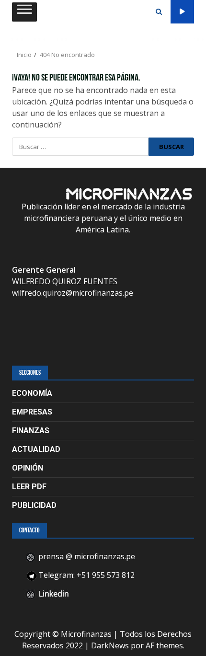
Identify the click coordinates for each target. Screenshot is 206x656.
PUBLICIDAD (34, 505)
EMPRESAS (32, 411)
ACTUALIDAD (36, 449)
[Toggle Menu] (24, 11)
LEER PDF (29, 486)
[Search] (159, 12)
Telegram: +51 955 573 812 (85, 575)
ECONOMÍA (32, 393)
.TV (182, 11)
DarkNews (110, 645)
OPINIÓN (27, 467)
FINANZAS (30, 430)
